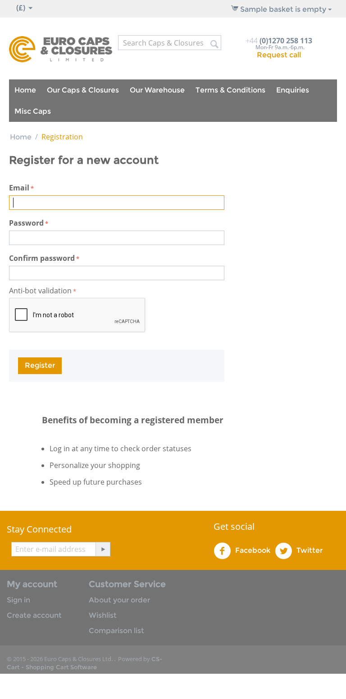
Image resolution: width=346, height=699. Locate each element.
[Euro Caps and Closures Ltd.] (60, 48)
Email (19, 188)
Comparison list (116, 630)
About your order (119, 600)
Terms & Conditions (230, 90)
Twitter (309, 550)
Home (25, 90)
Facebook (251, 550)
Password (26, 223)
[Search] (214, 43)
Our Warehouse (157, 90)
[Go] (103, 549)
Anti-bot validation (40, 291)
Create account (34, 615)
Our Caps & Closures (83, 90)
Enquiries (292, 90)
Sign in (18, 600)
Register (40, 365)
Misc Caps (32, 111)
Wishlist (103, 615)
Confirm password (42, 258)
